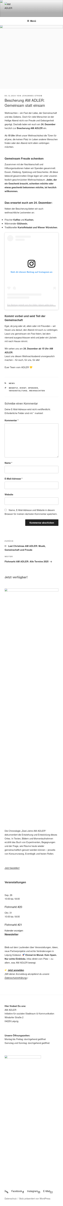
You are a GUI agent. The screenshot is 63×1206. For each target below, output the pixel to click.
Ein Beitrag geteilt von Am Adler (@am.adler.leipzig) (32, 305)
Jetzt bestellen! (12, 867)
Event (23, 388)
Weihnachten (37, 390)
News (12, 383)
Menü (33, 20)
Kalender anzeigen (14, 930)
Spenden (33, 388)
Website (9, 494)
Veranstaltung (18, 390)
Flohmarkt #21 (13, 925)
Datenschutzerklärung (16, 977)
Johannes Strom (32, 95)
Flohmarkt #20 (13, 907)
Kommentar (12, 420)
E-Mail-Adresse (13, 478)
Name (8, 462)
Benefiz (13, 388)
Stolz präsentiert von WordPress (34, 1198)
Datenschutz (11, 1198)
